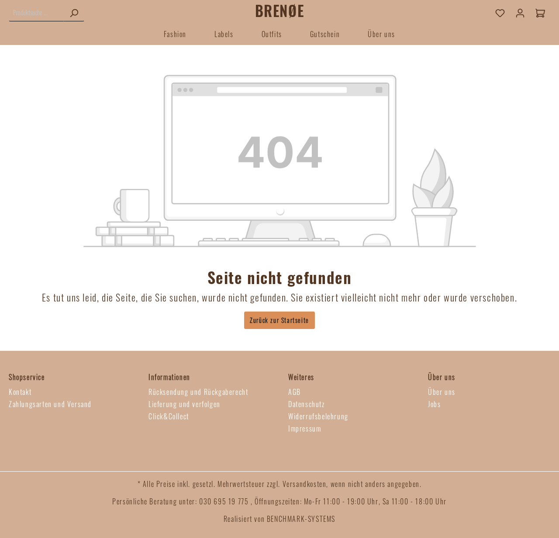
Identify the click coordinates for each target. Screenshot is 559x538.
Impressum (304, 428)
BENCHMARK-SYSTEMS (301, 519)
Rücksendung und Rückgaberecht (198, 392)
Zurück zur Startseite (279, 320)
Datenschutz (306, 404)
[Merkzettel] (500, 12)
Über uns (441, 392)
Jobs (434, 404)
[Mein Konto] (520, 12)
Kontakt (20, 392)
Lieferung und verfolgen (184, 404)
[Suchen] (73, 12)
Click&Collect (168, 416)
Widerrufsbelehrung (318, 416)
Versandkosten (305, 484)
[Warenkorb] (540, 12)
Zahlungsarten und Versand (50, 404)
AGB (294, 392)
